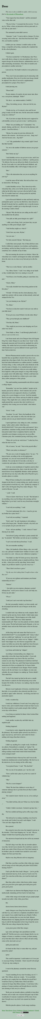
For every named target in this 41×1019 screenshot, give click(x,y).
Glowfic (37, 1010)
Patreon (18, 1012)
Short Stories (9, 1010)
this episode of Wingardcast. (14, 14)
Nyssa (14, 1010)
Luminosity (31, 1010)
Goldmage (20, 1010)
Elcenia (25, 1010)
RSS (14, 1012)
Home (3, 1010)
